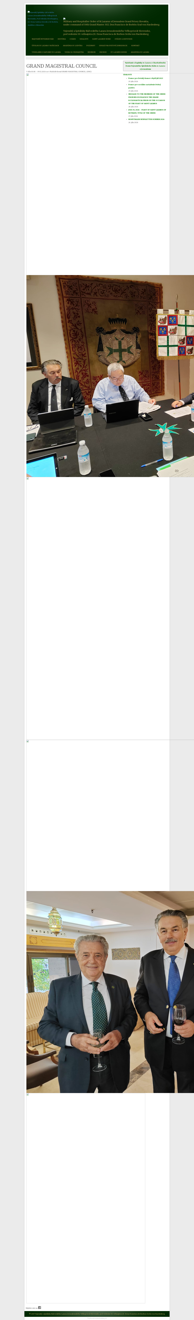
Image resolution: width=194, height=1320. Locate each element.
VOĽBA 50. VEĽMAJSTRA (74, 52)
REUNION (91, 52)
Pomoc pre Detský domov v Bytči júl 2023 (145, 78)
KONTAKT (135, 46)
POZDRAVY (90, 46)
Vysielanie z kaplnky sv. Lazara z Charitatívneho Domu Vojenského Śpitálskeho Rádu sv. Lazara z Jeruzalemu (145, 66)
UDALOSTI (84, 39)
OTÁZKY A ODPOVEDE (123, 39)
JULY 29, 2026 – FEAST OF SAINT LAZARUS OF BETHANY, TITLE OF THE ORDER (147, 111)
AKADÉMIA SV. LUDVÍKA (72, 46)
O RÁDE (73, 39)
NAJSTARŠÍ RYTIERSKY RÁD (43, 39)
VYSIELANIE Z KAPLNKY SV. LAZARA (46, 52)
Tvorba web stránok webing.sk (97, 1318)
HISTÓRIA (62, 39)
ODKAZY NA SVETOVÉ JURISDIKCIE (113, 46)
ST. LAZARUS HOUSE (119, 52)
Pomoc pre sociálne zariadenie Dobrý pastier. (144, 86)
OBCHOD (103, 52)
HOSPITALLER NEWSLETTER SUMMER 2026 (146, 119)
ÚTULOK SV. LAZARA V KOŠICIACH (45, 46)
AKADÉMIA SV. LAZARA (140, 52)
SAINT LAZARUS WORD (101, 39)
